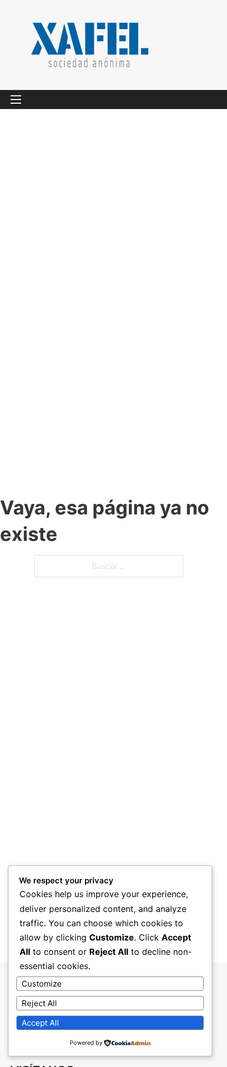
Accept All (40, 1023)
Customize (42, 984)
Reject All (39, 1003)
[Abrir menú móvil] (16, 99)
